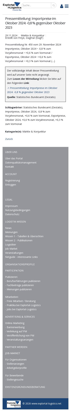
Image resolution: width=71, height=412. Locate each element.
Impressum (11, 206)
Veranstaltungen (14, 252)
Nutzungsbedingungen (17, 210)
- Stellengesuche (14, 379)
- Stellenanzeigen (14, 363)
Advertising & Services (20, 316)
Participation (14, 270)
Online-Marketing (14, 323)
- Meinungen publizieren (18, 289)
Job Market (11, 248)
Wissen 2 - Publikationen (18, 240)
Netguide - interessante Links (21, 257)
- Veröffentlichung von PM (19, 335)
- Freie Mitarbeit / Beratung (20, 301)
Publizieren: (11, 277)
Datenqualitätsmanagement (21, 162)
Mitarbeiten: (11, 296)
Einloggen (10, 184)
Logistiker (10, 244)
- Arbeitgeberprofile (16, 367)
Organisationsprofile (20, 264)
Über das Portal (14, 158)
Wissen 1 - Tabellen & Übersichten (24, 236)
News (8, 228)
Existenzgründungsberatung (25, 387)
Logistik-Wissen (15, 221)
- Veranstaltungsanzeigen (19, 339)
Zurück (9, 139)
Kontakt (9, 166)
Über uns (11, 152)
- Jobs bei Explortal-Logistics (21, 309)
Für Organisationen (16, 359)
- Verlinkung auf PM (16, 331)
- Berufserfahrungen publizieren (22, 281)
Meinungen (11, 232)
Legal (9, 199)
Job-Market (12, 353)
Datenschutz (12, 214)
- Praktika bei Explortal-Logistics (23, 305)
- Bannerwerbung (14, 327)
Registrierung (12, 180)
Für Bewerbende (14, 375)
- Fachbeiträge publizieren (19, 285)
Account (11, 174)
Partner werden (16, 347)
